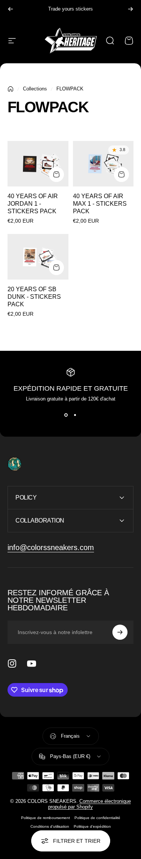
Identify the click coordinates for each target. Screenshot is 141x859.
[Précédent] (10, 9)
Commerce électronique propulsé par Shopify (89, 804)
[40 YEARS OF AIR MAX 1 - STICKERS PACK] (103, 163)
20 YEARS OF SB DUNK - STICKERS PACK (34, 296)
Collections (35, 89)
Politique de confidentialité (97, 818)
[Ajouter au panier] (56, 174)
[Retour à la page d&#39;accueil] (11, 89)
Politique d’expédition (92, 826)
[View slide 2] (75, 415)
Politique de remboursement (45, 818)
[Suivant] (130, 9)
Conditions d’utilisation (49, 826)
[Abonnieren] (119, 632)
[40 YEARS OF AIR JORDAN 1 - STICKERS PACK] (38, 163)
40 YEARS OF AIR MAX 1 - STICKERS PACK (100, 203)
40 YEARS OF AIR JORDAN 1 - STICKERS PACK (33, 203)
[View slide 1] (66, 415)
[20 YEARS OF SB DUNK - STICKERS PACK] (38, 257)
